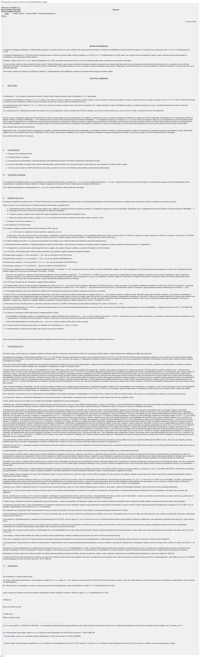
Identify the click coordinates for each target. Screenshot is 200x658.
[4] (119, 535)
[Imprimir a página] (40, 2)
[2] (131, 470)
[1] (185, 394)
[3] (166, 505)
